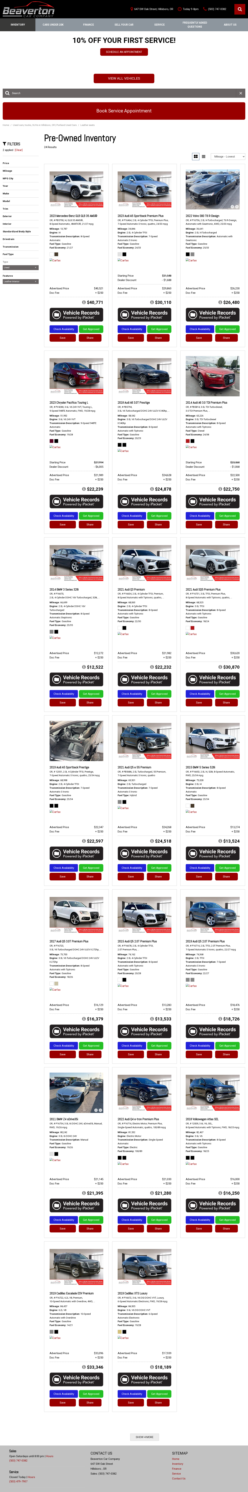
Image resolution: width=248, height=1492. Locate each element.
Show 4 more (144, 1437)
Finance (88, 24)
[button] (239, 9)
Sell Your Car (124, 24)
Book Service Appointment (124, 111)
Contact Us (179, 1478)
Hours (49, 1456)
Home (6, 125)
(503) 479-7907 (18, 1481)
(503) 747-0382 (18, 1460)
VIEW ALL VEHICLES (124, 78)
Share (90, 337)
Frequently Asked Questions (195, 24)
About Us (230, 24)
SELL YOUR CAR (124, 54)
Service (159, 24)
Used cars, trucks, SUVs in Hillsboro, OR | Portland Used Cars (45, 125)
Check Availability (64, 329)
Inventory (18, 24)
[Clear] (19, 150)
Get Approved (91, 329)
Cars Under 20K (53, 24)
